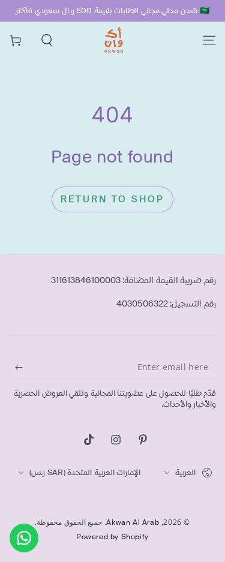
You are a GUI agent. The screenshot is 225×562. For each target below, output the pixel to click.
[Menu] (209, 40)
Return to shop (112, 199)
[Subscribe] (16, 367)
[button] (46, 40)
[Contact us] (24, 538)
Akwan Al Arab (132, 522)
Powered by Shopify (112, 537)
